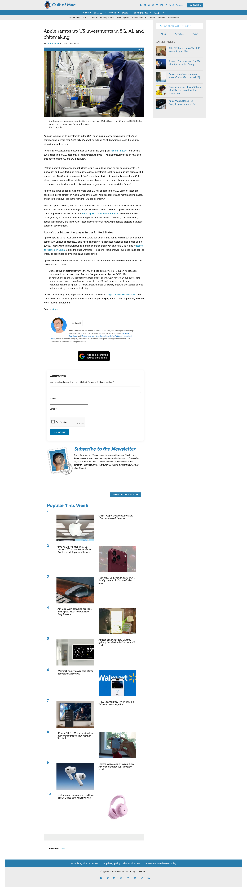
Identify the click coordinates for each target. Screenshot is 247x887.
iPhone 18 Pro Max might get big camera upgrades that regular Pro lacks (76, 736)
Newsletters (173, 17)
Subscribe (195, 5)
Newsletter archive (125, 495)
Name (53, 398)
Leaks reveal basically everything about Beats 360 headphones (76, 796)
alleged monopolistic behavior (121, 294)
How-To (112, 12)
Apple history (137, 17)
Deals (125, 12)
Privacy (195, 33)
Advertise (179, 33)
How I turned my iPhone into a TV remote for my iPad (116, 703)
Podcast (161, 17)
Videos (152, 17)
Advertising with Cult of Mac (85, 863)
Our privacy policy (111, 863)
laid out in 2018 (119, 150)
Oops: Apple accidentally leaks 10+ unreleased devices (116, 517)
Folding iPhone (107, 17)
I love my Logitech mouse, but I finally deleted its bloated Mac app (117, 580)
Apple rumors (74, 17)
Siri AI (95, 17)
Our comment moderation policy (160, 863)
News (86, 12)
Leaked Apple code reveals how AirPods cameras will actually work (116, 767)
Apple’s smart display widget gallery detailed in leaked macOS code (117, 642)
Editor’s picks (123, 17)
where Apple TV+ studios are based (100, 213)
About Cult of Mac (132, 863)
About (163, 33)
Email (53, 408)
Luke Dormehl (53, 44)
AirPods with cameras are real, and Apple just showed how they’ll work (75, 612)
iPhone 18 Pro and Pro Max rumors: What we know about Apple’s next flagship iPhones (75, 550)
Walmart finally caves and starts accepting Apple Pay (75, 672)
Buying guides (141, 12)
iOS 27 (86, 17)
